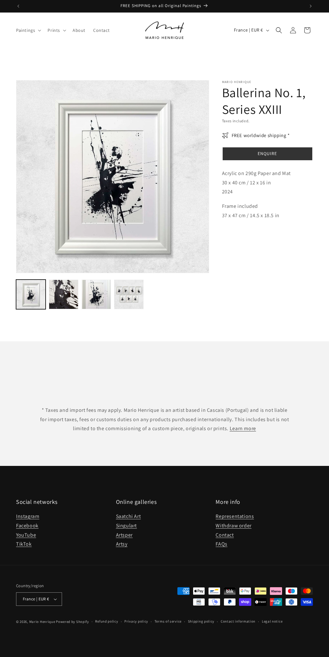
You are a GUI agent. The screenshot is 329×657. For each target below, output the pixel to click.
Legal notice (272, 621)
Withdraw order (233, 525)
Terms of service (168, 621)
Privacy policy (136, 621)
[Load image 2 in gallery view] (63, 294)
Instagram (27, 516)
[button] (28, 30)
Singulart (126, 525)
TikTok (24, 544)
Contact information (238, 621)
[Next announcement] (311, 6)
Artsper (124, 535)
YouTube (26, 535)
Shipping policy (201, 621)
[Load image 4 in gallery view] (129, 294)
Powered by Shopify (72, 621)
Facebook (27, 525)
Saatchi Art (128, 516)
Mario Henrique (42, 621)
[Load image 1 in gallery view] (31, 294)
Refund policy (106, 621)
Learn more (243, 428)
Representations (235, 516)
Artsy (122, 544)
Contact (225, 535)
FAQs (221, 544)
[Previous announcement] (18, 6)
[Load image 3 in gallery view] (96, 294)
